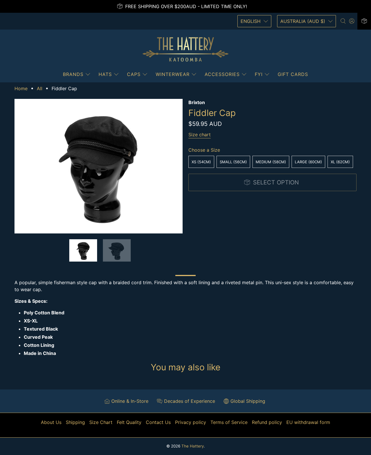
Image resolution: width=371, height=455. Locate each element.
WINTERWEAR (173, 74)
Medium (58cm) (271, 161)
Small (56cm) (233, 161)
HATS (105, 74)
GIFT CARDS (293, 74)
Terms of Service (229, 422)
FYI (259, 74)
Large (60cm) (308, 161)
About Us (51, 422)
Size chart (199, 134)
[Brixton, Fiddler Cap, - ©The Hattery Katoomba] (98, 166)
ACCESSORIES (222, 74)
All (39, 88)
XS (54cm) (201, 161)
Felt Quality (129, 422)
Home (21, 88)
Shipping (75, 422)
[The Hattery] (185, 49)
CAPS (134, 74)
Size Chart (100, 422)
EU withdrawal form (308, 422)
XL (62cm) (340, 161)
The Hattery (192, 446)
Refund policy (267, 422)
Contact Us (158, 422)
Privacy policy (190, 422)
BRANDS (73, 74)
